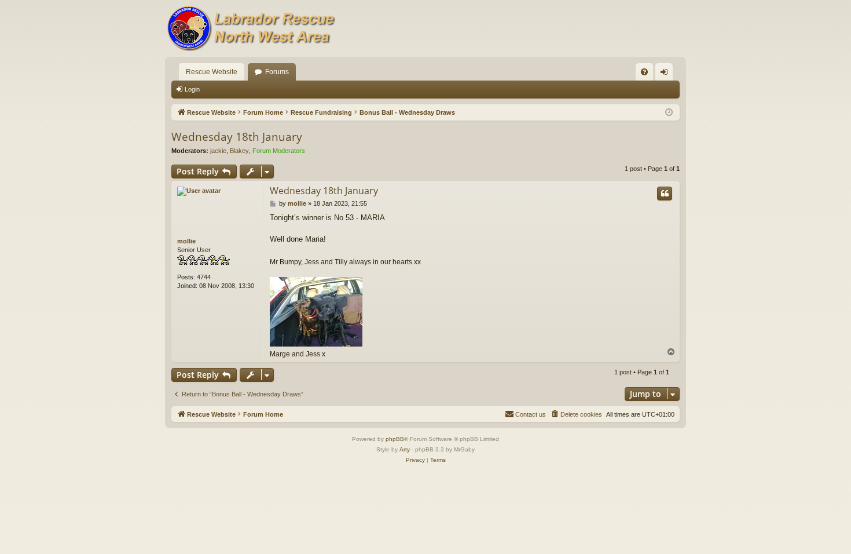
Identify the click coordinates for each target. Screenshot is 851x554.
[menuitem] (644, 72)
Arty (404, 449)
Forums (277, 72)
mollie (186, 241)
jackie (218, 150)
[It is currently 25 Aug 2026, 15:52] (669, 112)
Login (192, 89)
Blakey (239, 150)
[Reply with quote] (664, 194)
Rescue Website (211, 72)
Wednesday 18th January (236, 136)
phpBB (395, 439)
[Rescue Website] (252, 28)
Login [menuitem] (666, 74)
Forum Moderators (278, 150)
